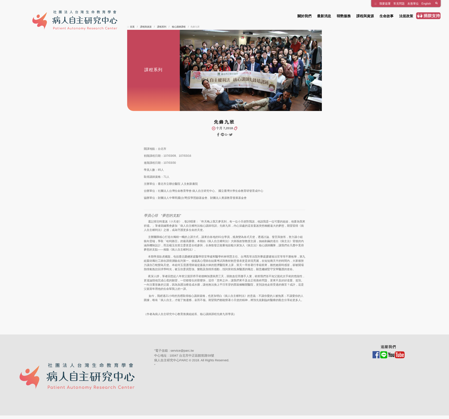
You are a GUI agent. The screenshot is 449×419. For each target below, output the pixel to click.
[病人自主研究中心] (78, 15)
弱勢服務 (344, 16)
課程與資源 (365, 16)
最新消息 (324, 16)
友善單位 (413, 3)
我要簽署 (385, 3)
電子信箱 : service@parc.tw (174, 350)
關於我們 (304, 16)
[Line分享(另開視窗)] (223, 134)
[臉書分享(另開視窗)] (218, 134)
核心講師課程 (179, 26)
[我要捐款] (428, 15)
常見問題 (399, 3)
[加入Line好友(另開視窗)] (384, 354)
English (426, 3)
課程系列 (161, 26)
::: (375, 2)
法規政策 (406, 16)
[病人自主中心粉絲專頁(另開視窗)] (376, 354)
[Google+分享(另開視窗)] (227, 134)
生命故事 (387, 16)
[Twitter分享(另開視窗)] (231, 134)
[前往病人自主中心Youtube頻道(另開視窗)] (396, 354)
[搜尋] (436, 3)
